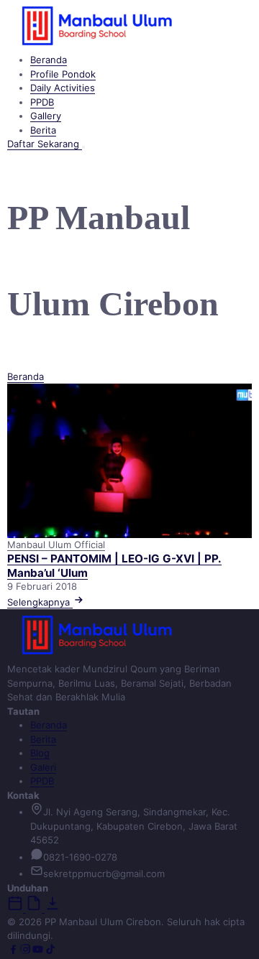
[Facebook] (13, 952)
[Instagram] (25, 952)
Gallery (45, 115)
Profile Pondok (63, 74)
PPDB (42, 102)
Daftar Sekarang (44, 143)
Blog (40, 753)
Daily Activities (62, 87)
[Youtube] (38, 952)
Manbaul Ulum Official (56, 544)
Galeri (43, 767)
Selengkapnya (40, 602)
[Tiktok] (50, 952)
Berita (43, 130)
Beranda (48, 59)
